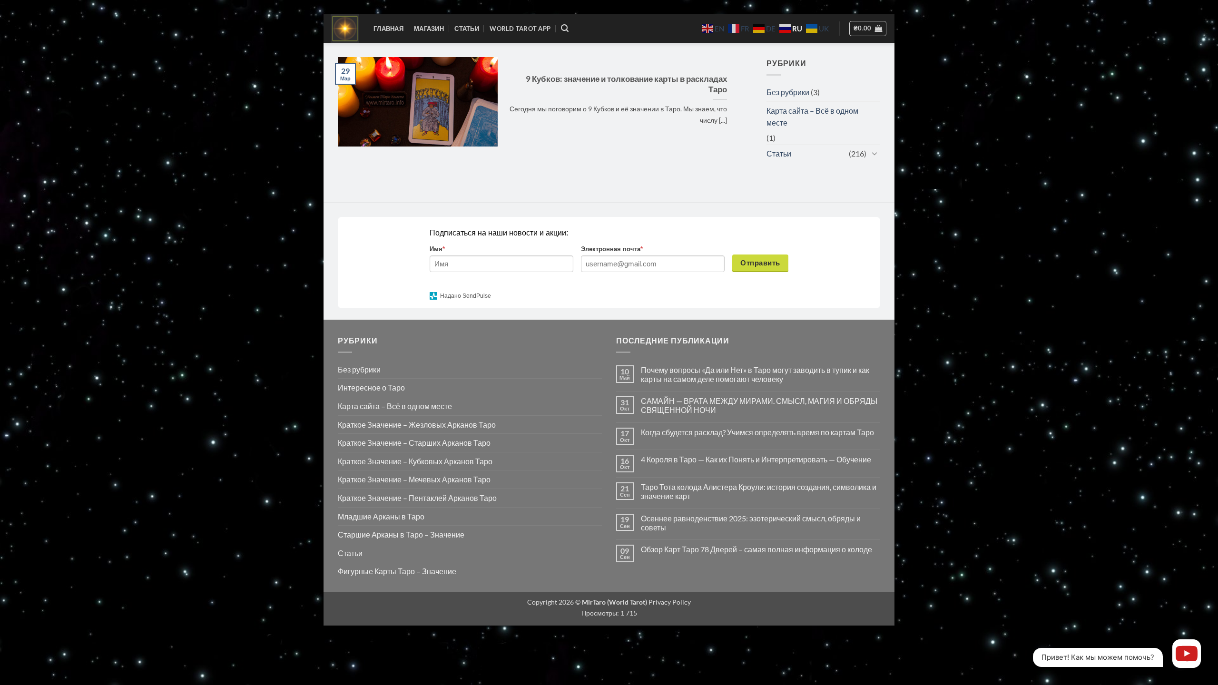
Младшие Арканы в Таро (381, 516)
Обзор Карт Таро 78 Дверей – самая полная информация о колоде (756, 549)
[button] (565, 28)
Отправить (760, 263)
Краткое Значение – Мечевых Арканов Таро (414, 479)
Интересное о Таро (371, 387)
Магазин (429, 28)
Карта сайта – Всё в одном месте (812, 116)
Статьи (466, 28)
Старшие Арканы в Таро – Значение (401, 534)
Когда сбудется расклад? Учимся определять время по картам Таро (757, 432)
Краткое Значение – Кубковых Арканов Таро (415, 461)
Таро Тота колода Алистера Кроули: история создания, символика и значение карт (758, 491)
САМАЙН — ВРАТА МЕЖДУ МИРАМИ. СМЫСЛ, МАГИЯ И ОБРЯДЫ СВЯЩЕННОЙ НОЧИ (759, 405)
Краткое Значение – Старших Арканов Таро (414, 442)
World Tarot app (520, 28)
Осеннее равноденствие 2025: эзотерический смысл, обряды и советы (751, 523)
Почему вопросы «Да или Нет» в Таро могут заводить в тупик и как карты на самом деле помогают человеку (755, 374)
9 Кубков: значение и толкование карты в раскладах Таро (626, 84)
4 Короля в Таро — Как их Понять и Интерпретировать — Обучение (756, 459)
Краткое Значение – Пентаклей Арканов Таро (417, 497)
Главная (388, 28)
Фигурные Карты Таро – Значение (397, 571)
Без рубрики (787, 92)
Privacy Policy (669, 602)
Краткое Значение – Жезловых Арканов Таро (417, 424)
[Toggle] (874, 153)
